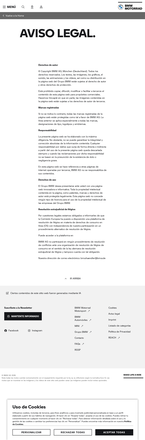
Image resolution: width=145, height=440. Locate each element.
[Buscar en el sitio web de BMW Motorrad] (23, 6)
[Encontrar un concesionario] (32, 6)
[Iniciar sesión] (41, 6)
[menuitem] (13, 15)
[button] (9, 7)
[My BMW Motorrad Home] (130, 7)
